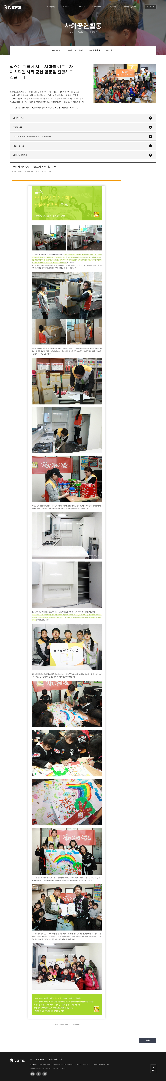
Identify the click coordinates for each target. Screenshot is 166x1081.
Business (66, 7)
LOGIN (149, 7)
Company (51, 7)
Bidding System (129, 7)
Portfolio (81, 7)
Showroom (96, 7)
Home (71, 32)
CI (31, 1059)
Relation (112, 7)
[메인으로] (12, 7)
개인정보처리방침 (55, 1059)
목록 (148, 1040)
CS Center (40, 1059)
